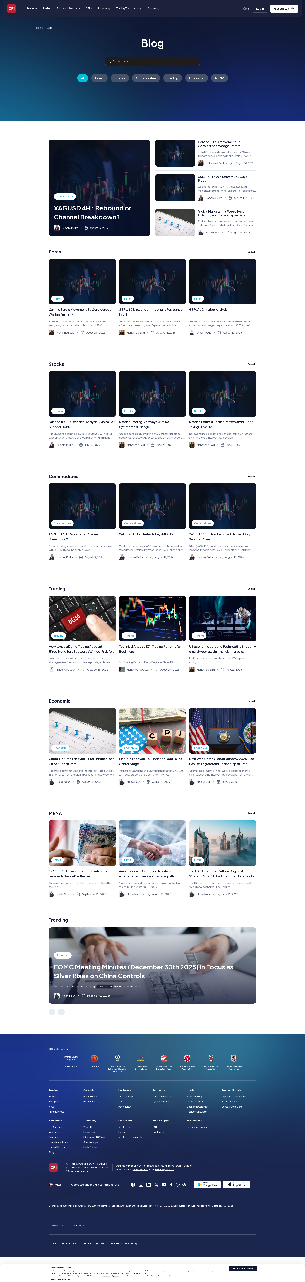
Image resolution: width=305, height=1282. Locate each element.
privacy (116, 1276)
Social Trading (194, 1096)
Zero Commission (161, 1096)
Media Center (90, 1147)
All (82, 78)
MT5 (120, 1101)
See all (251, 251)
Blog (49, 27)
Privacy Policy (77, 1224)
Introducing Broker (197, 1126)
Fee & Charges (229, 1101)
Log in (260, 8)
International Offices (94, 1137)
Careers (122, 1132)
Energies (53, 1101)
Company (89, 1120)
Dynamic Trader (160, 1101)
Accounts (158, 1090)
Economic (196, 78)
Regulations (124, 1126)
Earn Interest (89, 1101)
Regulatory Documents (130, 1137)
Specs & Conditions (232, 1106)
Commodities (146, 78)
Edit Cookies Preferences (60, 1279)
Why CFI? (88, 1126)
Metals (52, 1106)
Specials (88, 1090)
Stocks (120, 78)
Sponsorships (90, 1142)
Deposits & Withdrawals (234, 1096)
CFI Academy (56, 1126)
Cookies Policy (57, 1224)
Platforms (124, 1090)
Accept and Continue (243, 1268)
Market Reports (57, 1147)
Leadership (89, 1132)
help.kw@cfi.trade (164, 1169)
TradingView (124, 1106)
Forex (99, 78)
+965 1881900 (140, 1169)
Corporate (125, 1120)
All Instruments (56, 1111)
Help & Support (162, 1120)
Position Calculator (197, 1111)
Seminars (53, 1137)
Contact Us (158, 1132)
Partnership (104, 8)
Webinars (53, 1132)
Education (55, 1120)
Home (39, 27)
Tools (190, 1090)
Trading (172, 78)
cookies (106, 1276)
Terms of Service (124, 1243)
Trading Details (231, 1090)
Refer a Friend (90, 1096)
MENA (219, 78)
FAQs (155, 1126)
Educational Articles (59, 1142)
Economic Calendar (197, 1106)
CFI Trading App (126, 1096)
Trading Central (195, 1101)
